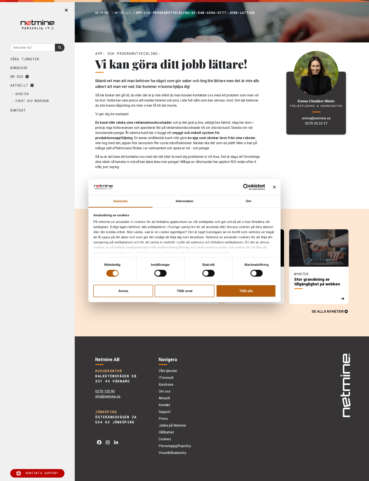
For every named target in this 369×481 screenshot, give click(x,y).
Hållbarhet (166, 432)
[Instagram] (107, 442)
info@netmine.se (107, 396)
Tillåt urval (184, 291)
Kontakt (18, 110)
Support (164, 412)
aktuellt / (124, 13)
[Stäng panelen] (274, 187)
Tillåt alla (246, 291)
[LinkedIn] (116, 442)
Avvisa (123, 291)
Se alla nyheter (328, 311)
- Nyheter (20, 94)
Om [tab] (248, 201)
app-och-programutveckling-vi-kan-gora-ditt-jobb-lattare (195, 13)
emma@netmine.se (316, 118)
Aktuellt (20, 85)
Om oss (17, 76)
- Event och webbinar (30, 101)
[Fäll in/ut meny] (66, 10)
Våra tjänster (24, 59)
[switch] (160, 273)
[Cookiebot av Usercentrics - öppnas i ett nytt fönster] (246, 187)
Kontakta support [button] (42, 473)
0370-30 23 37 (316, 123)
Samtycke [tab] (120, 201)
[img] (345, 385)
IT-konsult (166, 378)
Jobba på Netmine (172, 425)
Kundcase (19, 67)
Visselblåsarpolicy (172, 453)
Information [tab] (184, 201)
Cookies (165, 439)
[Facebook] (99, 442)
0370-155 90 (105, 391)
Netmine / (104, 13)
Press (163, 419)
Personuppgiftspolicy (175, 446)
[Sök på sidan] (59, 47)
